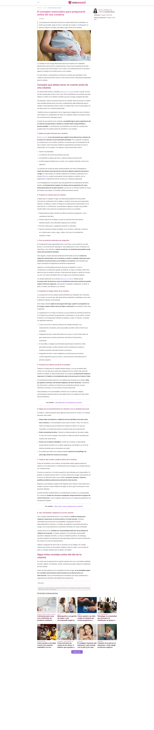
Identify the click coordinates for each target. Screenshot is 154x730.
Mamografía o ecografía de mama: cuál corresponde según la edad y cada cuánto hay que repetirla (66, 618)
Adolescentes (41, 641)
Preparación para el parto (54, 7)
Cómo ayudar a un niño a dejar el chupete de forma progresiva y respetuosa (86, 618)
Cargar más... (77, 652)
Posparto (80, 641)
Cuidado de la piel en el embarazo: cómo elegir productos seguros (107, 645)
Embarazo (39, 7)
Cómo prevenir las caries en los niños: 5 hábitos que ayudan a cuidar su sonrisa (65, 645)
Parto (45, 7)
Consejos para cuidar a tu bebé (46, 614)
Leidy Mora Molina (109, 11)
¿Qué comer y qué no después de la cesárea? (68, 506)
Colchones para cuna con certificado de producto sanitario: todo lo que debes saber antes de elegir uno (46, 618)
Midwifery (45, 176)
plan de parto (43, 137)
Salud (59, 614)
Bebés (79, 614)
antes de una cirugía (66, 92)
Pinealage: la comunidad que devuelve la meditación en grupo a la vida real (107, 618)
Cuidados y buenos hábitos (65, 641)
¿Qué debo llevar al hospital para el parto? (68, 402)
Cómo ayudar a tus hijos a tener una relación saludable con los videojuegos (46, 645)
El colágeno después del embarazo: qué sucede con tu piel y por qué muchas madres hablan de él (86, 645)
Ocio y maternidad (103, 614)
